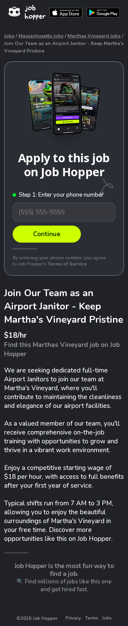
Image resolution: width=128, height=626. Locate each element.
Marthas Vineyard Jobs (94, 36)
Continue (46, 234)
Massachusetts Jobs (40, 36)
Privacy (73, 618)
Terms (91, 618)
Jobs (9, 36)
